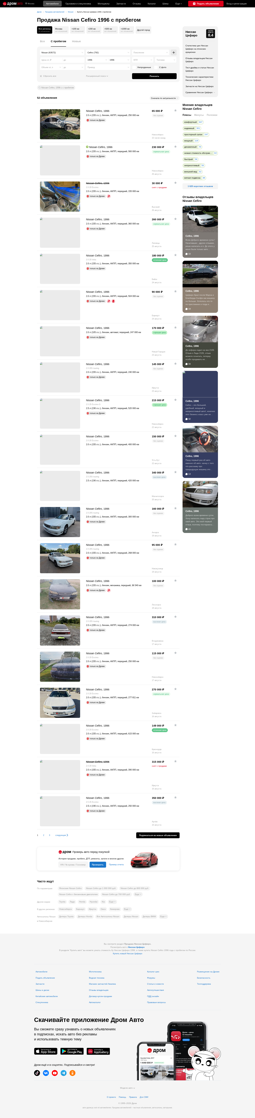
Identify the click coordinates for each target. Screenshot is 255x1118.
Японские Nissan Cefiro (70, 888)
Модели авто (126, 1088)
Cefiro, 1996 (192, 236)
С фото (162, 67)
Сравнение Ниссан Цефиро (198, 92)
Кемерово (115, 909)
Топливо (161, 60)
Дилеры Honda (85, 916)
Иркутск (92, 909)
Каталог (152, 3)
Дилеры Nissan (131, 916)
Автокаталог (95, 1002)
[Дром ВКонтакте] (46, 1073)
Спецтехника (42, 1002)
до (65, 67)
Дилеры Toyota (66, 916)
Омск (103, 909)
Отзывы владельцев (98, 990)
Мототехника (95, 971)
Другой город (143, 30)
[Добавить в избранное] (175, 110)
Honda (82, 902)
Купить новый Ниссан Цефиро (127, 953)
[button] (138, 894)
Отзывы (137, 3)
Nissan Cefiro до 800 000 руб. (135, 888)
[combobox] (62, 52)
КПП (136, 60)
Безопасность (203, 978)
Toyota (62, 902)
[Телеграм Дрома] (64, 1073)
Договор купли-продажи (100, 996)
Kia (103, 902)
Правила (133, 1097)
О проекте (111, 1097)
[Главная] (12, 3)
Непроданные (144, 67)
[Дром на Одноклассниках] (72, 1073)
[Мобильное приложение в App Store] (45, 1051)
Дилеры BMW (149, 916)
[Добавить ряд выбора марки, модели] (174, 52)
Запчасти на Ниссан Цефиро (199, 86)
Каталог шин (153, 971)
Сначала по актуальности (163, 98)
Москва (31, 4)
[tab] (42, 43)
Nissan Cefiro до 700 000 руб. (116, 894)
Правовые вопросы (156, 1002)
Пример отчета (116, 864)
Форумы (151, 978)
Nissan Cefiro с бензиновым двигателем (78, 894)
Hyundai (93, 902)
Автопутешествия (155, 990)
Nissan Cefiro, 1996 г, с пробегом (57, 87)
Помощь (122, 1097)
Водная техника (96, 978)
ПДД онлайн (153, 996)
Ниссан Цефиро (191, 33)
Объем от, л (47, 67)
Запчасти (121, 3)
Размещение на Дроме (208, 971)
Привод (91, 67)
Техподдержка (204, 984)
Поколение (139, 52)
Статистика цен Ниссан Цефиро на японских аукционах (196, 48)
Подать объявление (45, 978)
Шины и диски (42, 990)
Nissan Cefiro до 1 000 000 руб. (101, 888)
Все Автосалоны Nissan (108, 916)
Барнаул (80, 909)
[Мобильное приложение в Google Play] (72, 1051)
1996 (90, 60)
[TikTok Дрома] (37, 1073)
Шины (165, 3)
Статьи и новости (155, 984)
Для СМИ (144, 1097)
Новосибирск (65, 909)
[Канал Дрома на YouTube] (55, 1073)
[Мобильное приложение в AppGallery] (98, 1051)
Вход (237, 3)
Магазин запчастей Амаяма (102, 984)
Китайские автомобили (47, 996)
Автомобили (52, 3)
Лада (72, 902)
